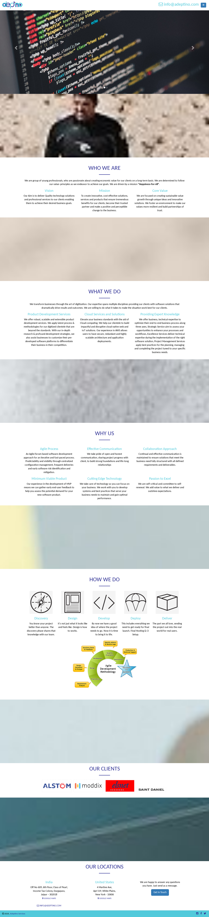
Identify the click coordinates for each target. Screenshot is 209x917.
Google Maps (49, 898)
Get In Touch (160, 892)
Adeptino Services (17, 914)
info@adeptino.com (50, 906)
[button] (15, 47)
